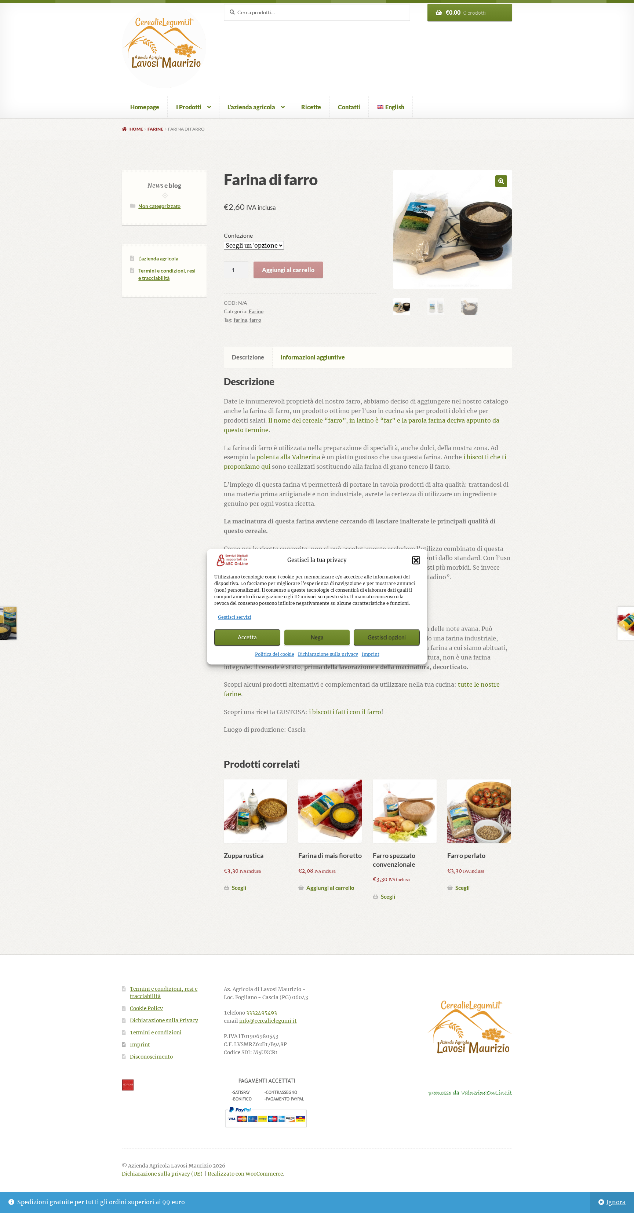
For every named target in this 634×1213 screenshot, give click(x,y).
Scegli (239, 887)
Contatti (349, 106)
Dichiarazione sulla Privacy (164, 1020)
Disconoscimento (151, 1057)
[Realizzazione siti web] (164, 1085)
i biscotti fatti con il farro (345, 712)
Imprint (370, 654)
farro (255, 320)
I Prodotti (188, 106)
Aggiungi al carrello (288, 269)
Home (136, 129)
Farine (155, 129)
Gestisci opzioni (387, 637)
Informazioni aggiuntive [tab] (313, 357)
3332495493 (261, 1013)
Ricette (311, 106)
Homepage (144, 106)
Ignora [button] (616, 1202)
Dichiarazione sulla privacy (328, 654)
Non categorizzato (159, 206)
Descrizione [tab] (248, 357)
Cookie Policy (146, 1008)
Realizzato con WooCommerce (245, 1174)
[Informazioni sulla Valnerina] (469, 1093)
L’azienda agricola (251, 106)
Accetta (247, 637)
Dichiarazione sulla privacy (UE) (162, 1174)
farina (240, 320)
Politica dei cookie (274, 654)
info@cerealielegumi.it (268, 1021)
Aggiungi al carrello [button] (330, 887)
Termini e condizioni (156, 1033)
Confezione (238, 235)
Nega (317, 637)
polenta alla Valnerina (288, 457)
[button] (416, 560)
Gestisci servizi (234, 617)
